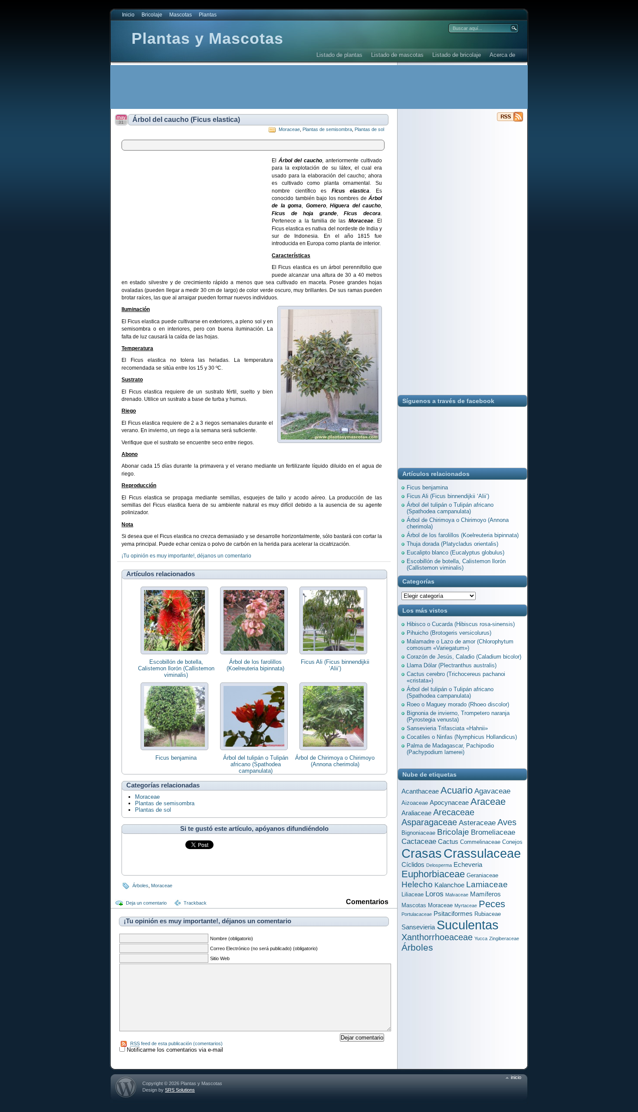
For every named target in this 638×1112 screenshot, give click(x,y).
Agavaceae (492, 791)
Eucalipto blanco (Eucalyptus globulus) (455, 552)
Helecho (417, 884)
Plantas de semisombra (327, 129)
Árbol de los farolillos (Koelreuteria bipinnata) (255, 665)
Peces (492, 904)
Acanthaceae (420, 791)
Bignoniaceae (418, 833)
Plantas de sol (369, 129)
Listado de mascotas (397, 55)
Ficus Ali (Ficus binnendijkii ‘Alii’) (335, 665)
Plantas (208, 15)
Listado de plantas (339, 55)
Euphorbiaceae (433, 874)
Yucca (480, 938)
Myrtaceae (465, 905)
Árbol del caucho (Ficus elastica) (186, 119)
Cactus (448, 841)
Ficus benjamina (176, 757)
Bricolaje (151, 15)
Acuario (457, 790)
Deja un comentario (146, 902)
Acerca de (502, 55)
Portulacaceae (416, 914)
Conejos (512, 842)
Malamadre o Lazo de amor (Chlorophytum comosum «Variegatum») (460, 644)
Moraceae (289, 129)
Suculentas (468, 925)
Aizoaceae (414, 803)
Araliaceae (416, 813)
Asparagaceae (429, 822)
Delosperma (439, 865)
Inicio (128, 15)
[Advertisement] (269, 86)
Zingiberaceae (504, 938)
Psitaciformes (453, 913)
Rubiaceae (487, 914)
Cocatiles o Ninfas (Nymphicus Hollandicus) (462, 737)
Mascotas (180, 15)
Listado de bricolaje (456, 55)
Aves (506, 822)
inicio (516, 1077)
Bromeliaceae (493, 832)
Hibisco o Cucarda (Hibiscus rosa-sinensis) (461, 624)
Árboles (140, 885)
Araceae (488, 801)
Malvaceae (456, 894)
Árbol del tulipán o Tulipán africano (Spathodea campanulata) (255, 764)
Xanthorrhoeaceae (437, 937)
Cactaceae (418, 841)
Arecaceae (453, 812)
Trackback (195, 902)
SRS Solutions (180, 1089)
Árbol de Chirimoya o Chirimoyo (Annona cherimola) (335, 761)
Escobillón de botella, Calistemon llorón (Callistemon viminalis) (176, 668)
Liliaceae (412, 894)
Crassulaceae (482, 853)
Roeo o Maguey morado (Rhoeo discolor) (458, 704)
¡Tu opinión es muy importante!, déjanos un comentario (186, 556)
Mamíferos (485, 894)
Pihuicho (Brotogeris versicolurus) (449, 633)
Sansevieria (418, 927)
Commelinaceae (480, 842)
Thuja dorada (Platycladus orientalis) (452, 544)
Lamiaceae (487, 884)
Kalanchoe (449, 885)
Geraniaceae (482, 875)
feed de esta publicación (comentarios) (176, 1043)
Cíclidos (412, 864)
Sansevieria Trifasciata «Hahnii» (447, 728)
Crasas (421, 853)
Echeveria (468, 864)
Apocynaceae (449, 802)
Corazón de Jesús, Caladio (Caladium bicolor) (464, 656)
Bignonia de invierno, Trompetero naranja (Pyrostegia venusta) (458, 716)
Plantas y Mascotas (207, 38)
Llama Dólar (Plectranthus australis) (452, 665)
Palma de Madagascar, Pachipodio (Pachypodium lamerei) (450, 748)
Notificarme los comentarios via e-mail (175, 1049)
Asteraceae (477, 822)
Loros (434, 893)
